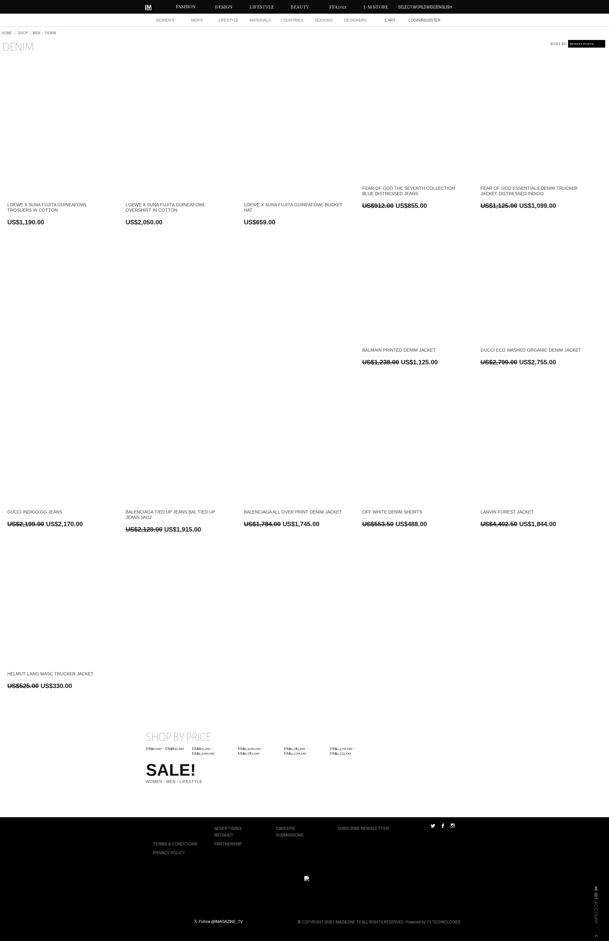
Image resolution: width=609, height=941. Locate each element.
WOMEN (154, 781)
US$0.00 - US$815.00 (165, 748)
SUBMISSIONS (290, 835)
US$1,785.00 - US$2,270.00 (296, 749)
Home (7, 33)
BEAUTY (300, 6)
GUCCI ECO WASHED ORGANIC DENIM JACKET (531, 350)
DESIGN (223, 6)
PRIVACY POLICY (169, 852)
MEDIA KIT (223, 835)
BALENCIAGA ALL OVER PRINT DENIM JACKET (293, 511)
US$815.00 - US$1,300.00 (203, 749)
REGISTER (431, 20)
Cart (390, 20)
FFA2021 (337, 6)
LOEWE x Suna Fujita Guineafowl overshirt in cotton (165, 207)
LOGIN (414, 20)
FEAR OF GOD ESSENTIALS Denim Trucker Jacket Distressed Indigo (529, 191)
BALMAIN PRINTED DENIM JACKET (399, 350)
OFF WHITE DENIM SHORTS (392, 511)
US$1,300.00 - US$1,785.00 (250, 749)
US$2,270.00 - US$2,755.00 (342, 749)
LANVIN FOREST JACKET (507, 511)
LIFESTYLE (262, 6)
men (36, 33)
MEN (171, 781)
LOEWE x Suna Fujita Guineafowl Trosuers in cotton (47, 207)
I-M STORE (375, 6)
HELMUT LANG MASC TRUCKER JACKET (50, 673)
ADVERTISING (227, 828)
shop (23, 33)
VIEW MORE (59, 128)
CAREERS (285, 828)
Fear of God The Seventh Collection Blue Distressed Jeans (408, 191)
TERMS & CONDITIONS (175, 843)
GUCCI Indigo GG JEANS (34, 511)
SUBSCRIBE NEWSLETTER (363, 828)
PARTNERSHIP (228, 843)
